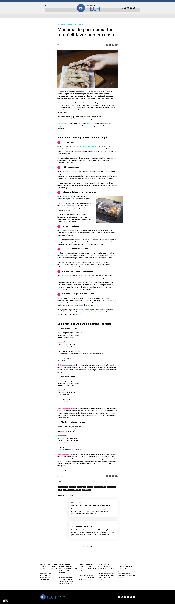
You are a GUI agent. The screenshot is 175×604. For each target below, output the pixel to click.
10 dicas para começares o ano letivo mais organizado (107, 567)
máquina (80, 310)
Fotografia (104, 16)
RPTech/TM (63, 39)
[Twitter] (122, 8)
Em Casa (60, 24)
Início (41, 16)
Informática (68, 16)
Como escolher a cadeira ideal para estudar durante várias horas (87, 568)
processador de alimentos (92, 149)
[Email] (116, 45)
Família (90, 487)
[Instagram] (125, 8)
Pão (60, 490)
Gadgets (77, 16)
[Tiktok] (134, 8)
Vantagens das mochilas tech (81, 526)
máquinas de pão (63, 126)
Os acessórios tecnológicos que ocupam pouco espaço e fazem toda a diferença (68, 569)
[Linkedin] (113, 45)
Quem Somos (95, 597)
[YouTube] (131, 8)
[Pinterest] (128, 8)
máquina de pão (67, 196)
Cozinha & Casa (86, 16)
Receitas (77, 490)
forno (88, 123)
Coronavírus (63, 487)
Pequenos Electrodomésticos (74, 24)
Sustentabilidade (57, 16)
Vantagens (86, 490)
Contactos (103, 597)
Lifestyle (96, 16)
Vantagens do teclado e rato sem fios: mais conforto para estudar (48, 567)
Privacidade (112, 597)
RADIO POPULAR (44, 1)
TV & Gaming (114, 16)
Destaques (81, 487)
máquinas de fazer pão (89, 147)
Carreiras (86, 597)
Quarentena (68, 490)
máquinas (65, 276)
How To (133, 16)
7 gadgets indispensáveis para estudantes (125, 567)
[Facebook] (120, 8)
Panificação (111, 487)
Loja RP (47, 16)
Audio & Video (124, 16)
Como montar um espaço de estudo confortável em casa (91, 505)
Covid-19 (72, 487)
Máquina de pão (100, 487)
